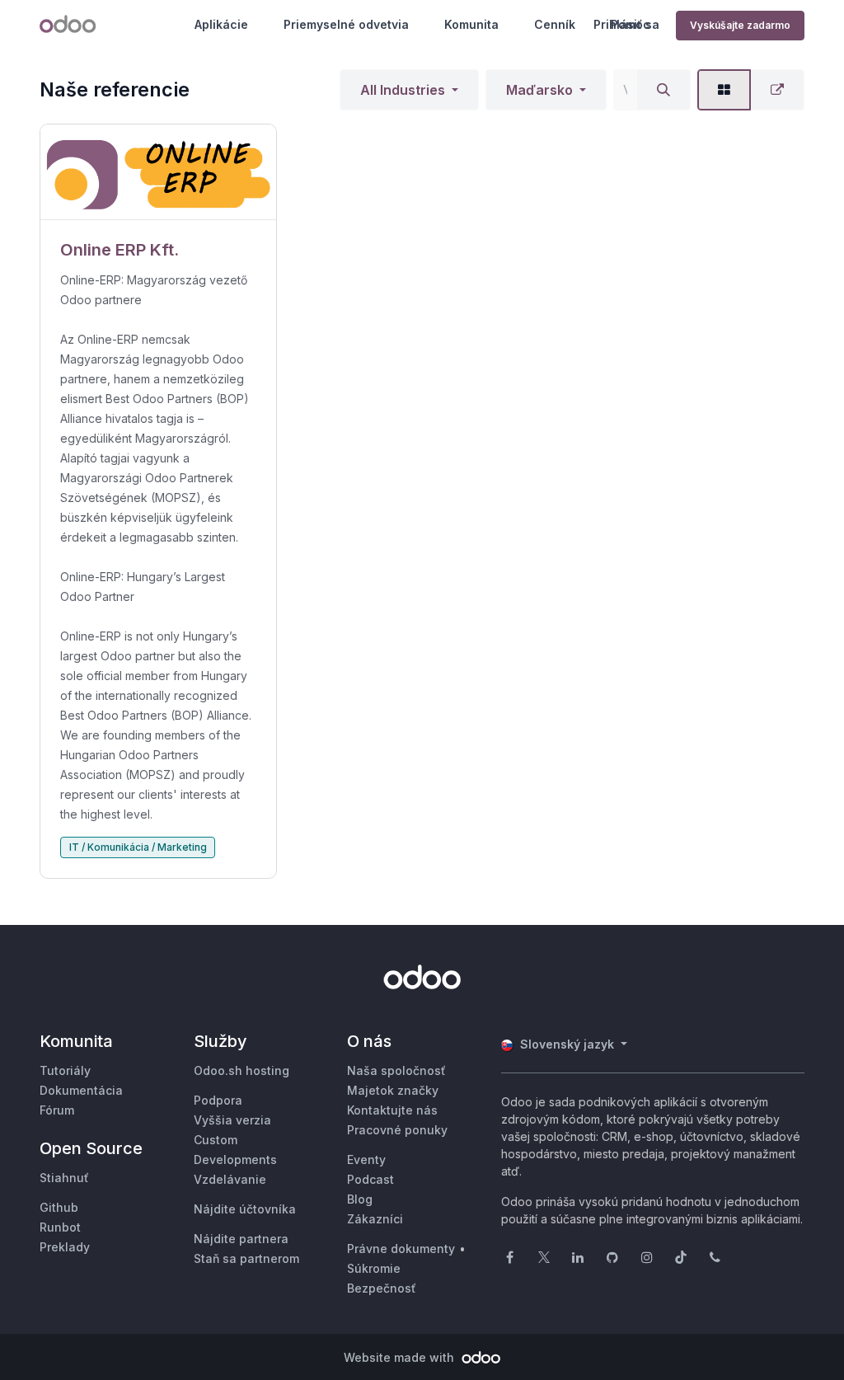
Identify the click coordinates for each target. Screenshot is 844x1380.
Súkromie (374, 1268)
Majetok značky (392, 1090)
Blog (360, 1199)
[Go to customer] (158, 172)
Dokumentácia (81, 1090)
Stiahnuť (64, 1178)
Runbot (60, 1227)
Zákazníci (375, 1219)
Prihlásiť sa (626, 24)
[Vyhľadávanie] (663, 89)
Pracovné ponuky (397, 1130)
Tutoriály (65, 1070)
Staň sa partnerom (246, 1258)
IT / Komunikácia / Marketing (138, 847)
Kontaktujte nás (392, 1110)
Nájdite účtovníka (245, 1209)
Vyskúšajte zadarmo (740, 25)
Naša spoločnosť (396, 1070)
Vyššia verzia (232, 1120)
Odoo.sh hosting (241, 1070)
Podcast (370, 1179)
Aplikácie (221, 24)
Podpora (218, 1100)
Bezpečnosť (381, 1288)
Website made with (400, 1357)
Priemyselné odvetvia (346, 24)
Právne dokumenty (401, 1249)
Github (59, 1207)
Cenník (554, 24)
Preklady (65, 1247)
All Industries (402, 90)
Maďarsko (539, 90)
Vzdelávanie (230, 1179)
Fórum (57, 1110)
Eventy (366, 1159)
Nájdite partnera (241, 1239)
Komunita (471, 24)
